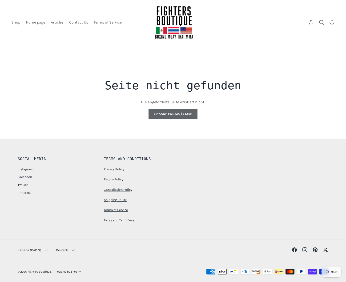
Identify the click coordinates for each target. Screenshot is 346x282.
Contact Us (78, 22)
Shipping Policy (115, 200)
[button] (332, 22)
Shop (15, 22)
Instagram (25, 169)
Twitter (23, 185)
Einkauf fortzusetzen (173, 114)
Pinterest (24, 193)
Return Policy (113, 179)
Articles (57, 22)
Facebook (25, 177)
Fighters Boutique (40, 271)
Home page (35, 22)
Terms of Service (108, 22)
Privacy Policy (114, 169)
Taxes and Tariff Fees (119, 220)
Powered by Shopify (68, 271)
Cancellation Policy (118, 190)
